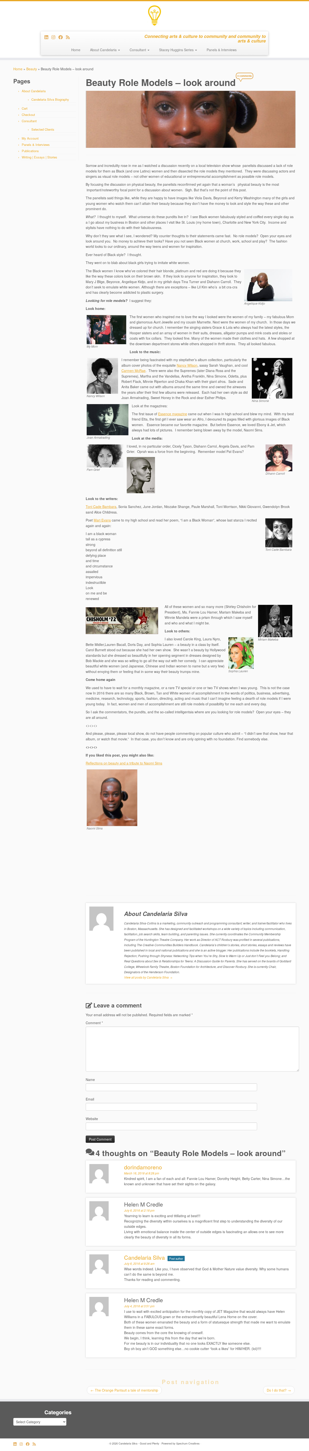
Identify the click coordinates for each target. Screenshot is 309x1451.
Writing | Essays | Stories (39, 157)
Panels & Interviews (222, 49)
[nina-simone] (272, 377)
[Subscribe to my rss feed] (69, 37)
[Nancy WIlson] (102, 375)
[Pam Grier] (105, 455)
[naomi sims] (112, 797)
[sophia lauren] (241, 652)
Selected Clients (42, 129)
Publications (30, 151)
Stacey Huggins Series (177, 49)
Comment (94, 1022)
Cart (25, 108)
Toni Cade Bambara (101, 506)
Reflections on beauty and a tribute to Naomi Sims (124, 763)
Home (75, 49)
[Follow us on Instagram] (54, 37)
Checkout (28, 114)
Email (90, 1099)
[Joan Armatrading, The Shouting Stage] (107, 419)
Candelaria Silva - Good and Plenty (139, 1443)
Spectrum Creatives (188, 1443)
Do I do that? (279, 1390)
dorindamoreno (143, 1167)
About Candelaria (104, 49)
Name (90, 1079)
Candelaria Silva (144, 1257)
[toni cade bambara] (278, 532)
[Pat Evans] (141, 474)
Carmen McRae (133, 370)
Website (92, 1118)
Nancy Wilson (187, 365)
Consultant (138, 49)
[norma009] (106, 329)
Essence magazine (172, 413)
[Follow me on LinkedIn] (47, 37)
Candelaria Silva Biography (50, 99)
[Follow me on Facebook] (62, 37)
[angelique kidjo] (268, 284)
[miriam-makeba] (275, 620)
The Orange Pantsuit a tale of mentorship (124, 1390)
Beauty (31, 68)
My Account (30, 138)
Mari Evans (102, 520)
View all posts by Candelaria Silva (148, 977)
